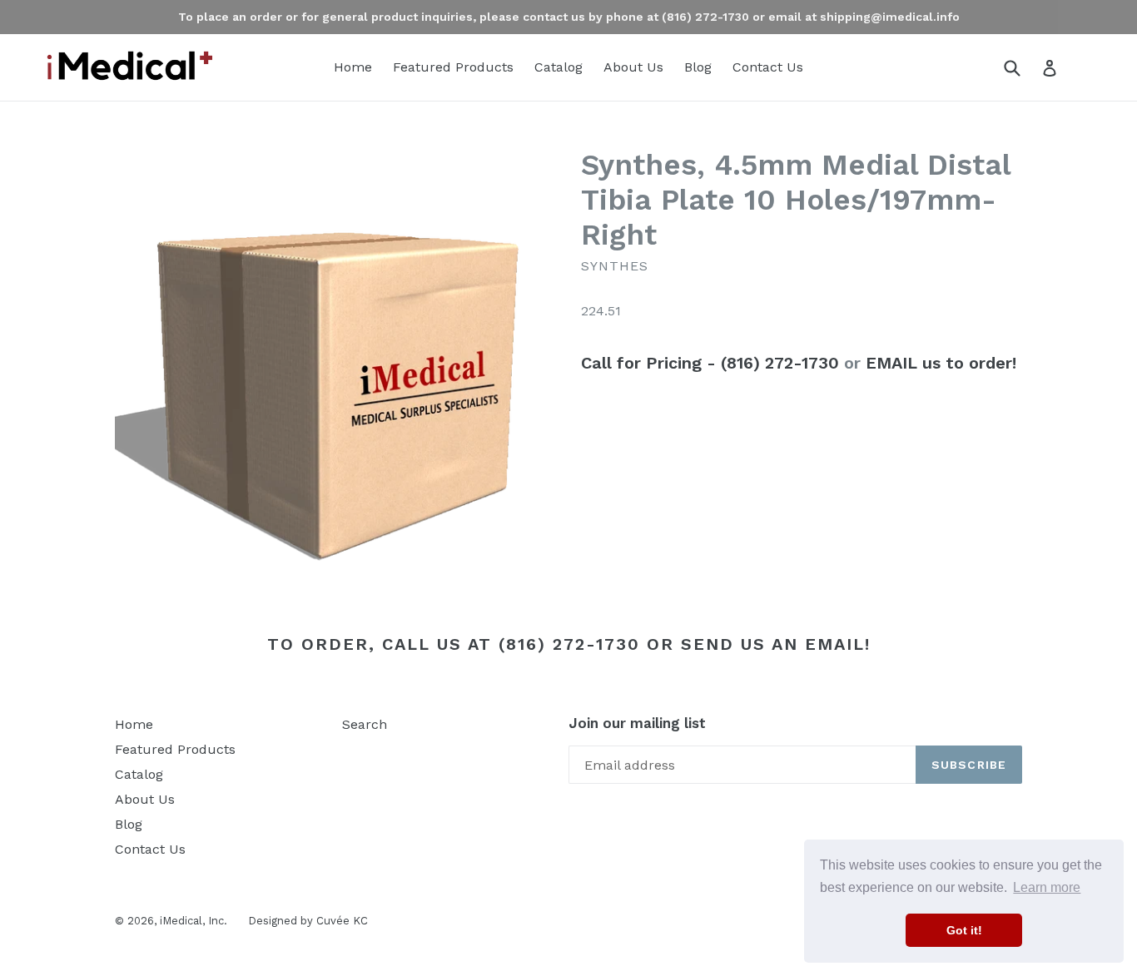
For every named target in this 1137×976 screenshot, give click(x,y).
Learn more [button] (1046, 887)
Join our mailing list (637, 723)
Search (364, 724)
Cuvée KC (342, 920)
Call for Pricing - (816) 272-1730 (710, 363)
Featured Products (453, 67)
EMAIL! (838, 644)
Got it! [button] (964, 930)
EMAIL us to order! (941, 363)
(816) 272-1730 (569, 644)
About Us (633, 67)
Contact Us (767, 67)
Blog (698, 67)
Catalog (558, 67)
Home (353, 67)
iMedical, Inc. (193, 920)
